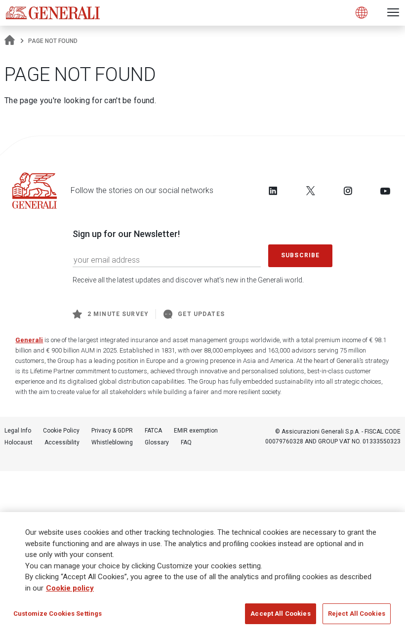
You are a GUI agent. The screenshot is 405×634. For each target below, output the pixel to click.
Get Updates (201, 314)
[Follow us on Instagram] (347, 190)
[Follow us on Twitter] (310, 190)
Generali (29, 340)
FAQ (186, 442)
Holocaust (18, 442)
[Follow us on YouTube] (385, 190)
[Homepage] (9, 41)
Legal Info (17, 430)
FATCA (153, 430)
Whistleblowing (112, 442)
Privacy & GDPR (112, 430)
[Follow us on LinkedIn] (273, 190)
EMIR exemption (196, 430)
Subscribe (300, 255)
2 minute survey (118, 314)
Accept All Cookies (280, 613)
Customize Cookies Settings (57, 613)
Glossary (157, 442)
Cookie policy (70, 588)
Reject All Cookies (356, 613)
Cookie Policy (61, 430)
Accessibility (62, 442)
